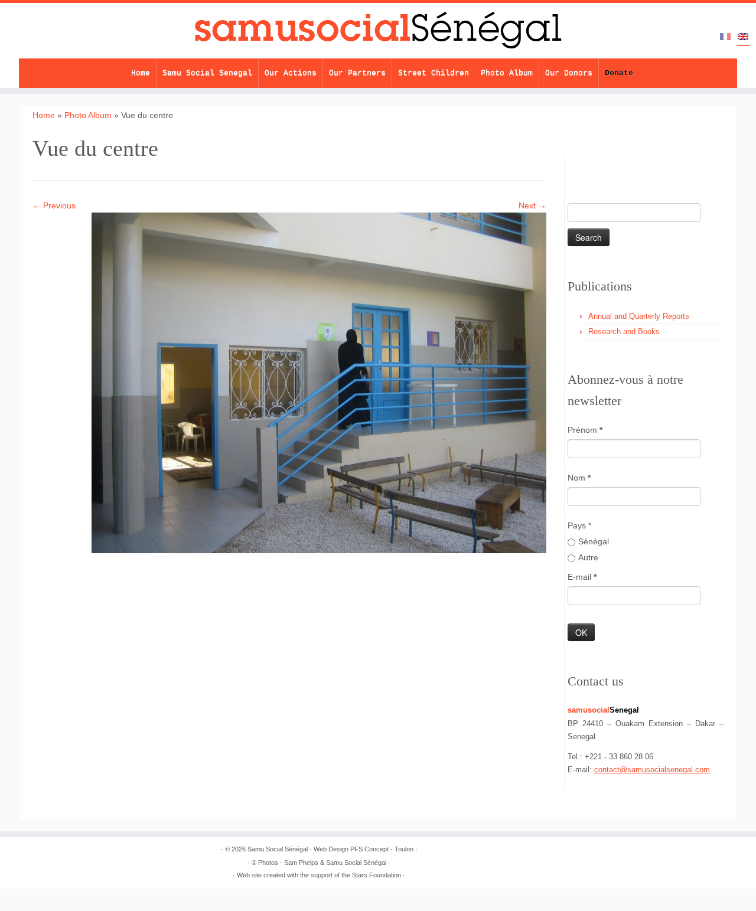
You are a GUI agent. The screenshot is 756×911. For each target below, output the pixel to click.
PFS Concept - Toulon (381, 849)
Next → (532, 205)
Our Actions (291, 72)
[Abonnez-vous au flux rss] (578, 166)
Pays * (579, 525)
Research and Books (624, 331)
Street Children (433, 72)
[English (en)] (743, 38)
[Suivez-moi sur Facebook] (619, 166)
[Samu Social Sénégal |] (378, 31)
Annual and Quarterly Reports (638, 316)
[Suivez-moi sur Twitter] (598, 166)
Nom (579, 477)
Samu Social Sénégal (277, 849)
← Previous (54, 205)
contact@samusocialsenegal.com (652, 769)
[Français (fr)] (725, 37)
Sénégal (593, 541)
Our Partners (357, 72)
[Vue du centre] (319, 382)
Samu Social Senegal (207, 72)
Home (140, 72)
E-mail (582, 577)
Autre (588, 557)
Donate (619, 72)
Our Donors (568, 72)
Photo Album (507, 72)
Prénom (585, 430)
